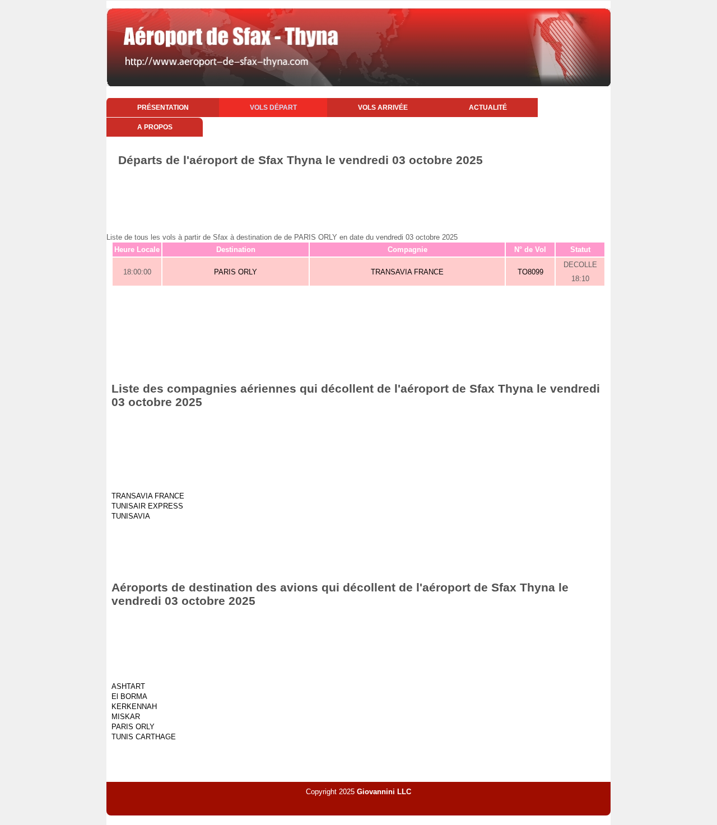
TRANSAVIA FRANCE (407, 272)
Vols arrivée (383, 107)
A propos (155, 127)
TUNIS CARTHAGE (143, 737)
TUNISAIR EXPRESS (147, 506)
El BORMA (129, 696)
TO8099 (530, 272)
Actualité (488, 107)
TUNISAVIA (130, 516)
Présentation (163, 107)
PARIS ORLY (235, 272)
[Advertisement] (358, 198)
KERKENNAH (134, 706)
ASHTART (128, 686)
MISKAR (125, 716)
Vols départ (273, 107)
